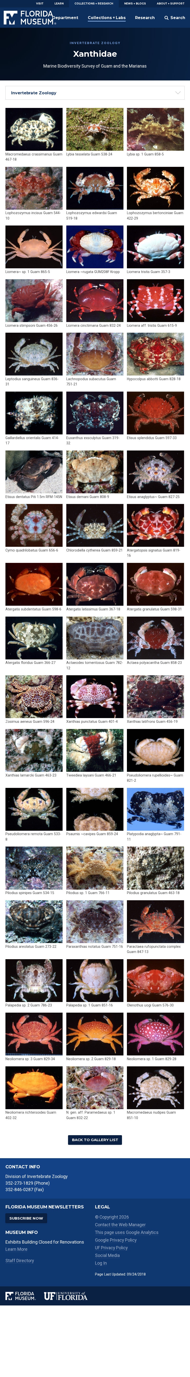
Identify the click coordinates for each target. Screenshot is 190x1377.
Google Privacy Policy (116, 1240)
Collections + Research (93, 3)
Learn (59, 3)
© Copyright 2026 (112, 1217)
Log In (101, 1263)
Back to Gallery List (95, 1140)
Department (65, 17)
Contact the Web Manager (120, 1224)
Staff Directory (19, 1260)
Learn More (16, 1249)
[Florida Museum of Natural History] (24, 1296)
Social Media (107, 1255)
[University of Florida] (69, 1296)
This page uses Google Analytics (127, 1232)
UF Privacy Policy (111, 1247)
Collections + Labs (107, 17)
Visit (40, 3)
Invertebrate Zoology (33, 92)
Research (145, 17)
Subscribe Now (26, 1218)
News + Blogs (135, 3)
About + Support (171, 3)
